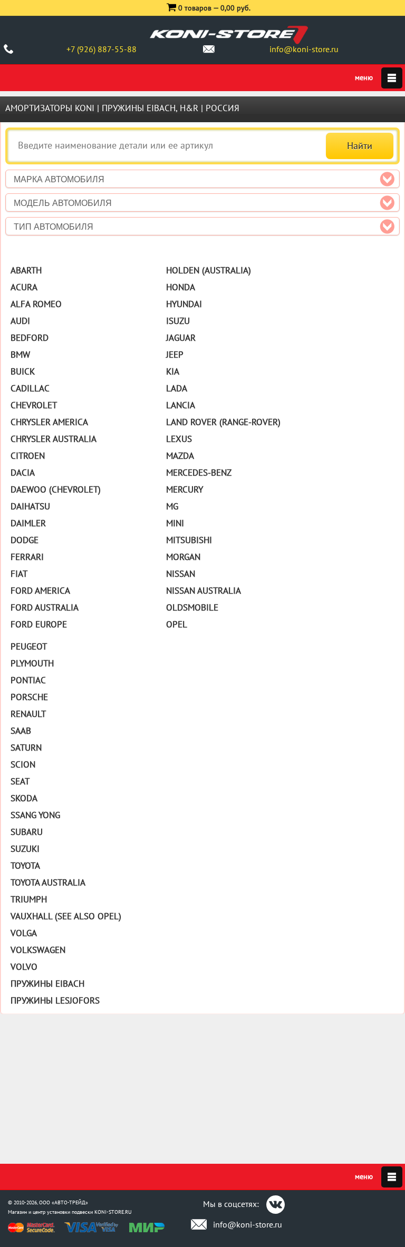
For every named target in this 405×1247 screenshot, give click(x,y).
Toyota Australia (48, 882)
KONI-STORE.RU (113, 1212)
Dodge (24, 540)
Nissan (180, 574)
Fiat (19, 574)
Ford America (40, 590)
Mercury (184, 489)
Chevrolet (34, 405)
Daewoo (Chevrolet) (56, 489)
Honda (180, 287)
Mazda (180, 456)
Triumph (29, 899)
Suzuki (25, 849)
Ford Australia (45, 607)
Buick (23, 371)
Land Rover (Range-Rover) (223, 422)
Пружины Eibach (47, 983)
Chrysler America (49, 422)
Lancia (180, 405)
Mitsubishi (189, 540)
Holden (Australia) (208, 270)
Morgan (183, 557)
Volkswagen (38, 950)
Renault (28, 714)
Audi (20, 321)
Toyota (25, 865)
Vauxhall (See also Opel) (66, 916)
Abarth (26, 270)
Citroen (28, 456)
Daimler (28, 523)
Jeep (175, 354)
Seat (20, 781)
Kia (172, 371)
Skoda (24, 798)
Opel (176, 624)
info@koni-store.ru (304, 49)
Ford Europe (39, 624)
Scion (23, 764)
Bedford (30, 337)
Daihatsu (30, 506)
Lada (176, 388)
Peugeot (29, 646)
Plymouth (32, 663)
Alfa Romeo (36, 304)
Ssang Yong (35, 815)
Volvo (24, 967)
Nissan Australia (203, 590)
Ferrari (27, 557)
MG (172, 506)
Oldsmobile (192, 607)
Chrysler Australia (54, 439)
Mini (175, 523)
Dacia (23, 472)
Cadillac (30, 388)
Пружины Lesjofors (55, 1000)
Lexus (179, 439)
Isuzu (178, 321)
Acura (24, 287)
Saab (21, 731)
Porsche (29, 697)
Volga (24, 933)
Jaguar (181, 337)
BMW (20, 354)
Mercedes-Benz (199, 472)
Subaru (27, 832)
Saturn (26, 747)
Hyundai (184, 304)
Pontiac (28, 680)
